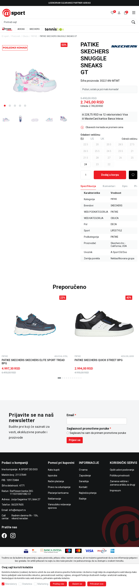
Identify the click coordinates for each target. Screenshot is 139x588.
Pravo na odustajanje (59, 487)
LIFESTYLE (116, 230)
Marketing (42, 584)
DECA (114, 224)
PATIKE (34, 36)
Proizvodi (15, 36)
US (92, 138)
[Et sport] (14, 12)
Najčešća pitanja (87, 493)
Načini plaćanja (56, 481)
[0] (112, 13)
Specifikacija (88, 186)
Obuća (25, 36)
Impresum (115, 490)
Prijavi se (75, 440)
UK (102, 138)
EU (82, 138)
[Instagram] (13, 535)
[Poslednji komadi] (15, 47)
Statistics (27, 584)
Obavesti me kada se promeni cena (104, 127)
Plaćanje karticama (58, 493)
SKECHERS (34, 29)
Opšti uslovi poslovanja (122, 469)
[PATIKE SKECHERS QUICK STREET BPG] (104, 323)
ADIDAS (21, 29)
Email (70, 415)
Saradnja (84, 481)
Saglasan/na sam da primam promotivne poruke (98, 433)
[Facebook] (4, 535)
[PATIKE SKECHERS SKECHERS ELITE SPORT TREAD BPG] (35, 323)
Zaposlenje (85, 475)
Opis (124, 186)
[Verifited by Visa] (26, 550)
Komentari (109, 186)
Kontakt (83, 487)
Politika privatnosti (120, 475)
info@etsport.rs (17, 510)
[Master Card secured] (34, 550)
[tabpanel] (35, 75)
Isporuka (52, 475)
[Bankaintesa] (51, 550)
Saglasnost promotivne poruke (88, 428)
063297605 (17, 504)
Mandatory (11, 584)
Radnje (82, 498)
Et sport (5, 36)
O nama (83, 469)
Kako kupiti (53, 469)
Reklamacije (54, 498)
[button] (119, 13)
